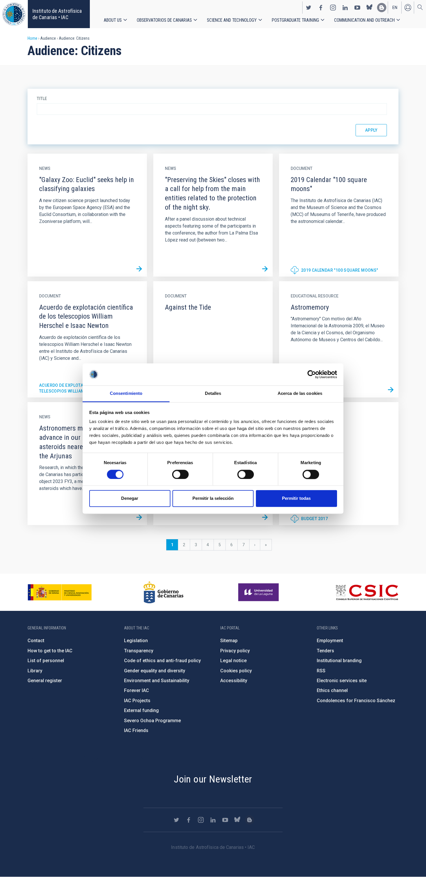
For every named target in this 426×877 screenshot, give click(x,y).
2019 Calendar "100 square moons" (339, 270)
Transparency (138, 650)
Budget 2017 (314, 518)
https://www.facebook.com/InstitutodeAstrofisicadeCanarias (321, 7)
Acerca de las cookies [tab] (300, 393)
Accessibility (233, 680)
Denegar (129, 498)
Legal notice (233, 660)
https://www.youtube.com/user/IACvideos (357, 7)
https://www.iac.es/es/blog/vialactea (382, 7)
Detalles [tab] (213, 393)
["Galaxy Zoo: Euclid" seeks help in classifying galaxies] (139, 269)
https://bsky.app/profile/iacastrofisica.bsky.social (369, 7)
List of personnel (46, 660)
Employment (330, 640)
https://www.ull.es (259, 592)
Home (32, 38)
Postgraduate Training (295, 20)
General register (45, 680)
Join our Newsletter (213, 779)
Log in (408, 7)
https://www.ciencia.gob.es (60, 592)
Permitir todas (296, 498)
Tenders (325, 650)
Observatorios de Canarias (164, 20)
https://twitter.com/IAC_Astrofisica (309, 7)
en (394, 7)
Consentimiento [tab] (126, 393)
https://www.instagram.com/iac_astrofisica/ (333, 7)
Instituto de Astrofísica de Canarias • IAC (57, 14)
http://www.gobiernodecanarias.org (163, 592)
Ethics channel (332, 690)
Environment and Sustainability (156, 680)
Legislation (136, 640)
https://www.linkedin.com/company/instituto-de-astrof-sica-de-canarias (345, 7)
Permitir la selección (213, 498)
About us (113, 20)
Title (42, 98)
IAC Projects (137, 700)
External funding (141, 710)
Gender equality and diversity (154, 670)
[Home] (14, 14)
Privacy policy (235, 650)
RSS (321, 670)
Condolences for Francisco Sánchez (356, 700)
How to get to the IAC (50, 650)
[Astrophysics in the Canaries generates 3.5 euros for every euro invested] (265, 517)
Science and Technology (232, 20)
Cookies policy (236, 670)
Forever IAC (136, 690)
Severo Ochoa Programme (152, 720)
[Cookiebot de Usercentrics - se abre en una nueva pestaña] (311, 374)
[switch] (180, 474)
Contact (36, 640)
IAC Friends (136, 730)
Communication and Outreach (364, 20)
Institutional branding (339, 660)
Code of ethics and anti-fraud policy (162, 660)
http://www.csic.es (366, 592)
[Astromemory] (390, 389)
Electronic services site (342, 680)
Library (35, 670)
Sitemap (229, 640)
